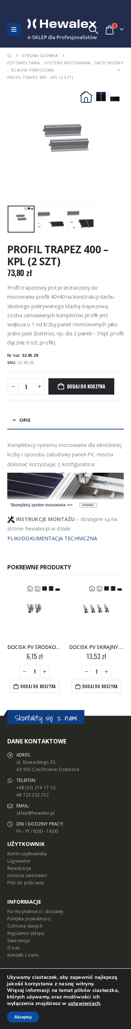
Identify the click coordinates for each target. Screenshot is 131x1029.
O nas (13, 948)
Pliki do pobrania (25, 882)
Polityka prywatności (29, 918)
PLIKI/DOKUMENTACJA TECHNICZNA (52, 538)
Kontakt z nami (23, 955)
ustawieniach (84, 1003)
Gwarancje (18, 940)
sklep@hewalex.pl (35, 813)
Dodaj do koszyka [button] (38, 686)
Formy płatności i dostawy (35, 911)
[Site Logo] (43, 29)
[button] (13, 29)
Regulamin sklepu (25, 933)
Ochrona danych (25, 926)
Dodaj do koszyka (86, 386)
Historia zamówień (27, 875)
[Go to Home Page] (9, 55)
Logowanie (18, 861)
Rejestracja (19, 868)
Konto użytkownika (27, 853)
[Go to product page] (34, 611)
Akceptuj (23, 1017)
